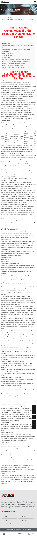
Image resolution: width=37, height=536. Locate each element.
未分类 (9, 17)
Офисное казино (7, 55)
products (23, 520)
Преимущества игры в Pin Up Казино (13, 67)
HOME (4, 17)
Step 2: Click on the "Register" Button (12, 65)
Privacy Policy (27, 529)
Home (5, 516)
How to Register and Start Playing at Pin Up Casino (16, 61)
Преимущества (6, 57)
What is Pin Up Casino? (9, 53)
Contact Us (7, 523)
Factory (6, 520)
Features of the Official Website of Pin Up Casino (16, 59)
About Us (23, 516)
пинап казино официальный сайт (17, 145)
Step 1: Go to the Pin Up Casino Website (13, 63)
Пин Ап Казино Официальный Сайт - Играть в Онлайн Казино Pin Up (17, 20)
